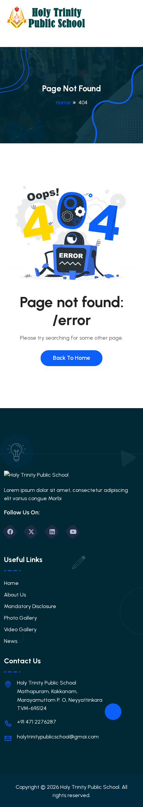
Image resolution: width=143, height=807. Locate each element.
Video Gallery (20, 629)
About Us (15, 595)
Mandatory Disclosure (30, 606)
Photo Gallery (20, 618)
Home (63, 102)
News (10, 641)
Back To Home (71, 358)
